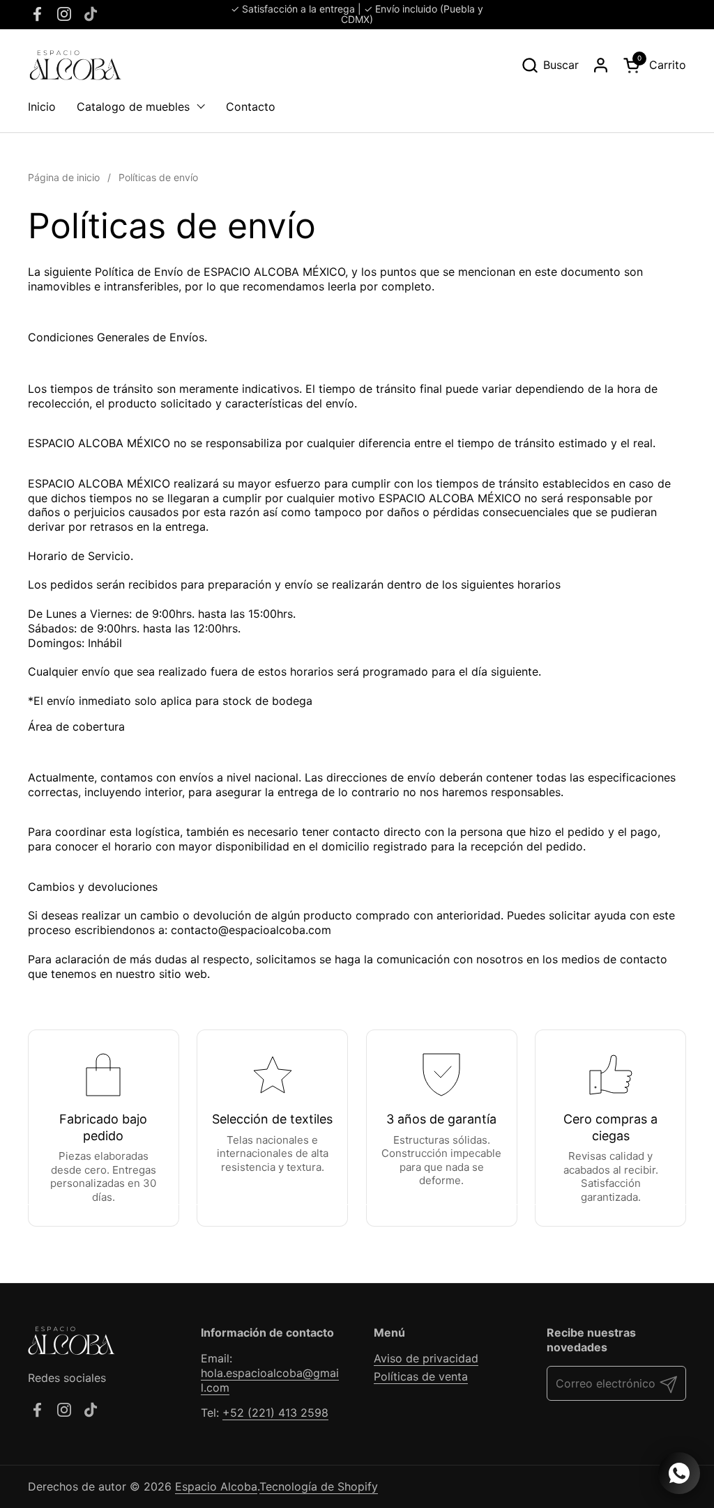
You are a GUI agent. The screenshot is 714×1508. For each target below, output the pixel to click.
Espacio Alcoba (216, 1486)
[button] (550, 65)
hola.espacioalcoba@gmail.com (270, 1380)
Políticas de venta (421, 1376)
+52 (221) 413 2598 (275, 1413)
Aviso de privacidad (426, 1358)
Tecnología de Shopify (318, 1486)
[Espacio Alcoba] (74, 65)
